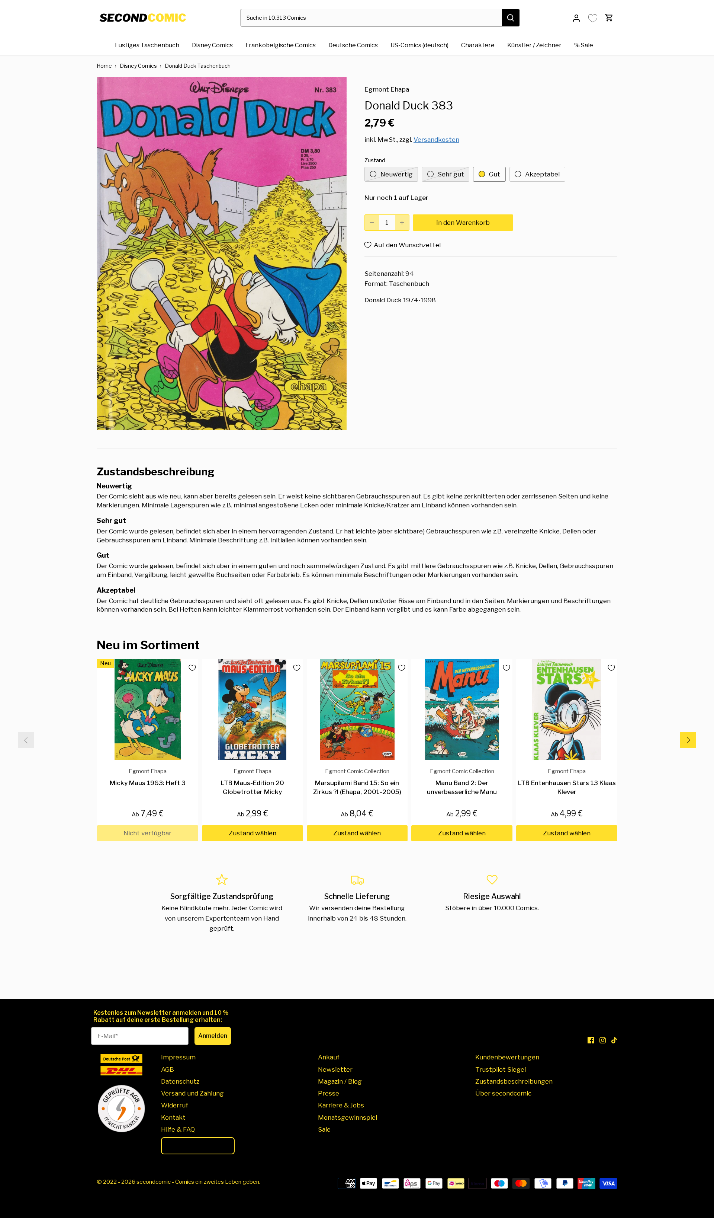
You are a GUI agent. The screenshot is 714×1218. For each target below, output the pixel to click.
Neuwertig (396, 174)
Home (104, 66)
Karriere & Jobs (341, 1105)
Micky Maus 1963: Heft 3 (148, 777)
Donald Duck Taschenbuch (198, 66)
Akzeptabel (542, 174)
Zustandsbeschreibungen (514, 1081)
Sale (324, 1129)
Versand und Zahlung (192, 1093)
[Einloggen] (576, 17)
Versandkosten (436, 139)
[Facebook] (591, 1040)
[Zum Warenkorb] (609, 17)
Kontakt (173, 1117)
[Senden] (510, 17)
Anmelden (212, 1035)
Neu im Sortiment (148, 645)
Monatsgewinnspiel (347, 1117)
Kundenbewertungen (507, 1057)
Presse (328, 1093)
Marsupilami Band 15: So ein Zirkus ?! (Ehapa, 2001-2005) (357, 781)
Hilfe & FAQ (178, 1129)
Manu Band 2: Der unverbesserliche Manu (462, 781)
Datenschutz (180, 1081)
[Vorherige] (26, 740)
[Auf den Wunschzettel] (189, 668)
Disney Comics (138, 66)
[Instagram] (602, 1040)
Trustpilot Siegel (500, 1069)
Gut (494, 174)
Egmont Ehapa (386, 89)
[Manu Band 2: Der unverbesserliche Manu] (461, 709)
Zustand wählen (252, 833)
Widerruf (174, 1105)
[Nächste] (688, 740)
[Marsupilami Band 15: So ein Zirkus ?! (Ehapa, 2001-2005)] (357, 709)
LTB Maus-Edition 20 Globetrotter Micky (252, 781)
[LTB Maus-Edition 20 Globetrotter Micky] (252, 709)
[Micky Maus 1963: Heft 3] (147, 709)
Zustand (374, 160)
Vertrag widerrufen (198, 1145)
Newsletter (335, 1069)
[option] (222, 253)
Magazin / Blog (340, 1081)
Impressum (178, 1057)
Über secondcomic (503, 1093)
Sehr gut (451, 174)
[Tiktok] (614, 1040)
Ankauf (329, 1057)
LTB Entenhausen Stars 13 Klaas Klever (567, 781)
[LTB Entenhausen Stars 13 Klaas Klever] (566, 709)
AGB (167, 1069)
